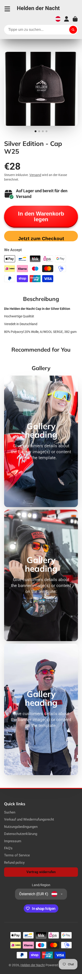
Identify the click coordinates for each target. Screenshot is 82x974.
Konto (66, 19)
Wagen (75, 19)
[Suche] (73, 30)
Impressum (12, 841)
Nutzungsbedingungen (21, 827)
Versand (35, 175)
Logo (38, 9)
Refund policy (14, 863)
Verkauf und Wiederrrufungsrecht (29, 819)
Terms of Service (17, 855)
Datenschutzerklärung (20, 834)
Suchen (9, 812)
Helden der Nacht (32, 965)
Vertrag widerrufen (41, 872)
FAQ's (8, 848)
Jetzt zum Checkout (41, 238)
